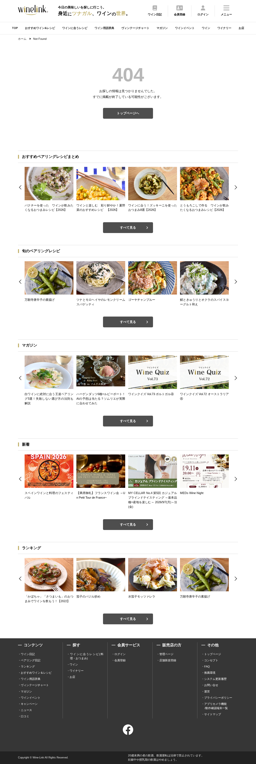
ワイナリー (224, 28)
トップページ (212, 654)
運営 (207, 691)
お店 (241, 28)
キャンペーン (29, 703)
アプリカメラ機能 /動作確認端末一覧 (216, 706)
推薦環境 (209, 672)
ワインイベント (185, 28)
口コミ (25, 716)
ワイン (206, 28)
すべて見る (128, 227)
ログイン (120, 654)
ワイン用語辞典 (104, 28)
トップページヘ (128, 113)
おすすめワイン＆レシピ (36, 672)
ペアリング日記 (30, 660)
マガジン (162, 28)
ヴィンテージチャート (135, 28)
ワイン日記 (28, 654)
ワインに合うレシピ (74, 28)
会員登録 (120, 660)
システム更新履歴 (215, 678)
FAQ (207, 666)
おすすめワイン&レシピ (40, 28)
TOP (15, 28)
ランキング (28, 666)
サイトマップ (212, 714)
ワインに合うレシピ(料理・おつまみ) (86, 656)
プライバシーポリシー (218, 697)
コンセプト (211, 660)
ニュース (26, 710)
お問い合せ (211, 685)
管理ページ (166, 654)
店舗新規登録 (167, 660)
